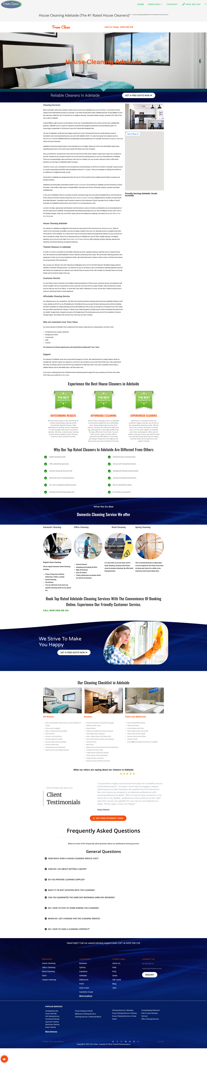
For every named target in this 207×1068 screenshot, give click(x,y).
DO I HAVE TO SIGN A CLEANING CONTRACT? (69, 929)
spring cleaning (54, 239)
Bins (133, 742)
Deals (114, 976)
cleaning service (107, 228)
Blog (114, 984)
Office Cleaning (48, 967)
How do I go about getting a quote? (67, 869)
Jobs (114, 988)
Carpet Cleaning (49, 980)
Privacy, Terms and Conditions (53, 1041)
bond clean (70, 239)
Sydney (82, 967)
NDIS (44, 976)
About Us (116, 963)
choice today (65, 375)
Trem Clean (61, 27)
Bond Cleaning (48, 971)
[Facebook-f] (117, 1041)
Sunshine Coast (86, 992)
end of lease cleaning (82, 239)
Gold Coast (84, 988)
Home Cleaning (48, 963)
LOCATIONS (84, 959)
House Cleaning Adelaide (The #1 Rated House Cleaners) (150, 15)
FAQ (114, 971)
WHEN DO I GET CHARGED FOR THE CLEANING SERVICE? (74, 918)
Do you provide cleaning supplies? (66, 879)
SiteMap (161, 1041)
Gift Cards (116, 980)
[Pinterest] (130, 1041)
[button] (103, 858)
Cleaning (52, 527)
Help (114, 967)
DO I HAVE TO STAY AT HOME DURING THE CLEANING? (73, 908)
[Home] (129, 15)
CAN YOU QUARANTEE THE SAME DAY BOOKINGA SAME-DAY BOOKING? (81, 897)
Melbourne (83, 980)
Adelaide (76, 362)
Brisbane (83, 963)
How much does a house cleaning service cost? (73, 858)
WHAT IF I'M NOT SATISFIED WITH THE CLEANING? (71, 890)
